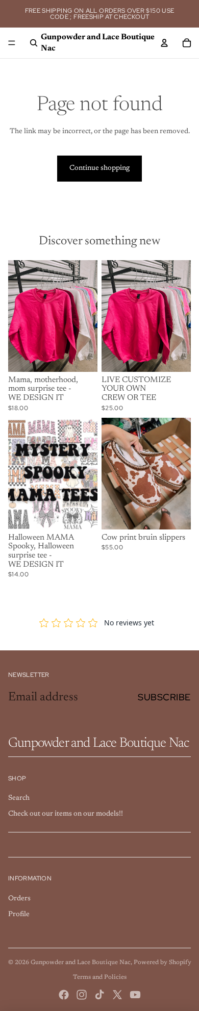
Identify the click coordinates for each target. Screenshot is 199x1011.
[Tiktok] (99, 995)
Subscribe (164, 697)
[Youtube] (135, 995)
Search (19, 798)
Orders (19, 898)
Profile (19, 914)
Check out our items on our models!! (65, 814)
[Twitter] (117, 995)
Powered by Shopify (162, 962)
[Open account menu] (164, 43)
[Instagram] (82, 995)
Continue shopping (99, 168)
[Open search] (33, 43)
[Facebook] (64, 995)
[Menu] (11, 43)
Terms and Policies (100, 977)
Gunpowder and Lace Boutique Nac (81, 962)
